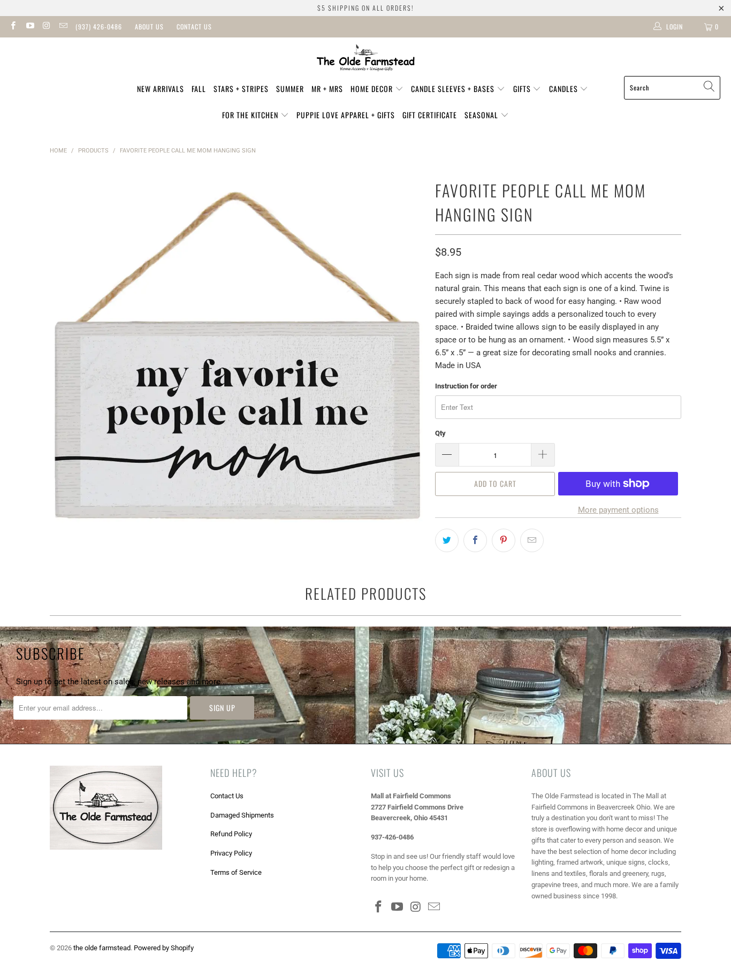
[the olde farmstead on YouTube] (29, 26)
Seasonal (482, 114)
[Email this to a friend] (532, 540)
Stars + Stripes (241, 88)
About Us (149, 26)
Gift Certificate (429, 114)
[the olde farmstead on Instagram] (46, 26)
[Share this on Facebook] (475, 540)
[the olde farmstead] (366, 59)
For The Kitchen (251, 114)
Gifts (523, 88)
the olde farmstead (102, 948)
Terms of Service (236, 872)
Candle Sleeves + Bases (454, 88)
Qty (440, 433)
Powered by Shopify (164, 948)
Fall (199, 88)
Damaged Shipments (242, 815)
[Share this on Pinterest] (503, 540)
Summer (290, 88)
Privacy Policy (231, 853)
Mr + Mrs (327, 88)
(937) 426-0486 (98, 26)
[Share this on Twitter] (447, 540)
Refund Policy (231, 834)
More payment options (618, 510)
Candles (564, 88)
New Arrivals (160, 88)
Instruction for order (466, 386)
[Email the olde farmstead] (62, 26)
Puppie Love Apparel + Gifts (345, 114)
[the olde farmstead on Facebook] (12, 26)
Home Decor (373, 88)
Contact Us (194, 26)
